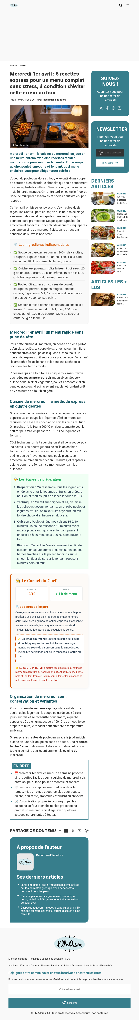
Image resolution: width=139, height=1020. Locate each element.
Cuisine (22, 65)
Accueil (13, 65)
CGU (67, 958)
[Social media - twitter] (101, 108)
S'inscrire (72, 1002)
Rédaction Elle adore (54, 99)
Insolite (12, 965)
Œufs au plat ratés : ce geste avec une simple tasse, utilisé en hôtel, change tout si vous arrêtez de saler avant (50, 899)
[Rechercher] (120, 5)
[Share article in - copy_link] (66, 831)
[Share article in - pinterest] (86, 831)
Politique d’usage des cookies (46, 958)
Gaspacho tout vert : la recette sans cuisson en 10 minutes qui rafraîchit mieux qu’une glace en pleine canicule (50, 911)
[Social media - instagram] (119, 108)
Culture (35, 965)
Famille (55, 965)
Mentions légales (17, 958)
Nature (45, 965)
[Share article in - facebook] (73, 831)
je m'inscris (107, 163)
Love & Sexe (91, 965)
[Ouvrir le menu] (127, 5)
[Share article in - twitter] (80, 831)
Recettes (77, 965)
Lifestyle (23, 965)
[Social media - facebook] (107, 108)
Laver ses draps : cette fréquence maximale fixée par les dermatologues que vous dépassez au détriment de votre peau (50, 888)
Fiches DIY (106, 965)
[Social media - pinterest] (113, 108)
